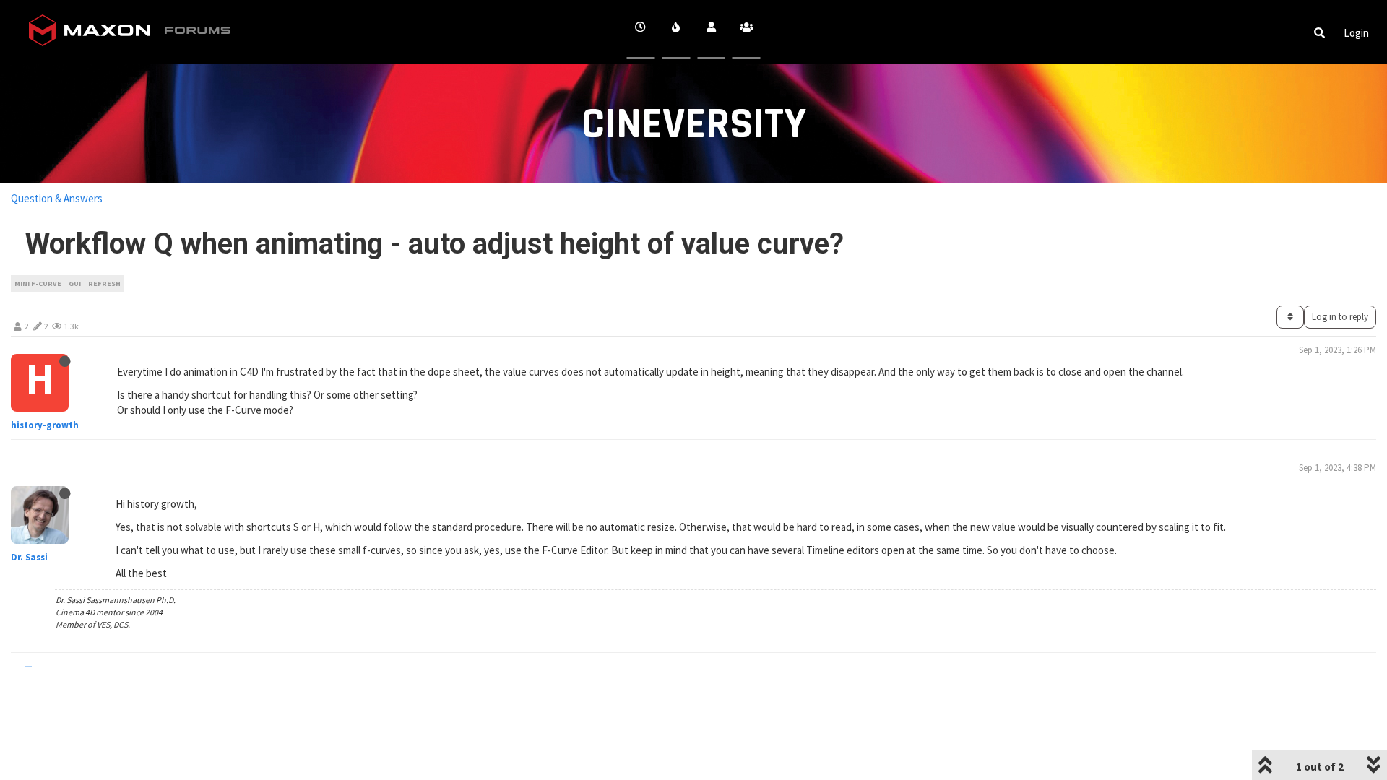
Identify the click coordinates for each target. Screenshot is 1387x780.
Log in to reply (1340, 317)
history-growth (45, 425)
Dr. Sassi (29, 557)
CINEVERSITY (694, 124)
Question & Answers (57, 198)
